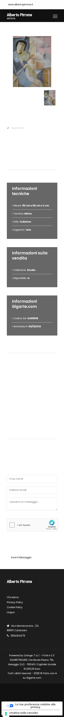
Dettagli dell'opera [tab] (33, 166)
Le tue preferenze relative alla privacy (35, 706)
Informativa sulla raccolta (21, 712)
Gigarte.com (33, 678)
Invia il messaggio (21, 557)
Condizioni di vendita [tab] (33, 349)
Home (10, 27)
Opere (22, 27)
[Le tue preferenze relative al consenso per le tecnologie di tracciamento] (6, 713)
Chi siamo (13, 597)
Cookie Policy (15, 607)
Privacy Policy (15, 602)
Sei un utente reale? (19, 516)
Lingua (11, 612)
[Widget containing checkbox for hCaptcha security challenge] (32, 524)
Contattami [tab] (33, 435)
